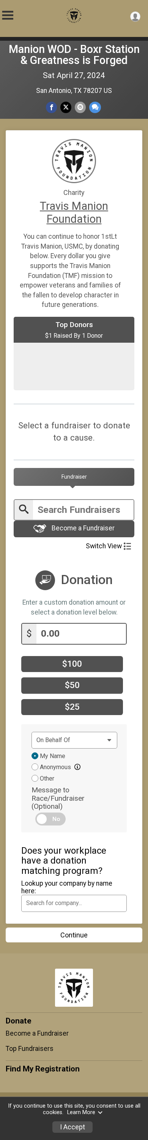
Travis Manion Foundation (74, 212)
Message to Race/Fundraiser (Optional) (58, 798)
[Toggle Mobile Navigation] (7, 15)
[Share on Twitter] (65, 107)
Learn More (81, 1112)
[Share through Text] (95, 107)
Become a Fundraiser (82, 528)
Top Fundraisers (30, 1048)
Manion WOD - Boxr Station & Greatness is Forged (74, 55)
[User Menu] (135, 16)
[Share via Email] (80, 107)
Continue (74, 935)
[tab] (74, 476)
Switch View (104, 546)
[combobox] (74, 903)
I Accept (72, 1127)
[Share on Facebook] (51, 107)
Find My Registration (43, 1068)
